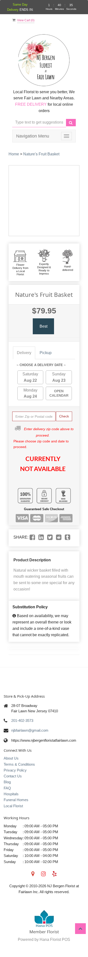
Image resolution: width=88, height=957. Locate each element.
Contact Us (13, 776)
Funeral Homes (16, 800)
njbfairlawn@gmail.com (29, 730)
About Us (11, 758)
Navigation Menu (32, 136)
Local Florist (13, 806)
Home (14, 154)
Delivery (24, 353)
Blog (7, 782)
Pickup (46, 353)
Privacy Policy (15, 770)
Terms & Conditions (19, 764)
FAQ (7, 788)
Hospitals (11, 794)
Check (64, 416)
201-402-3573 (22, 720)
